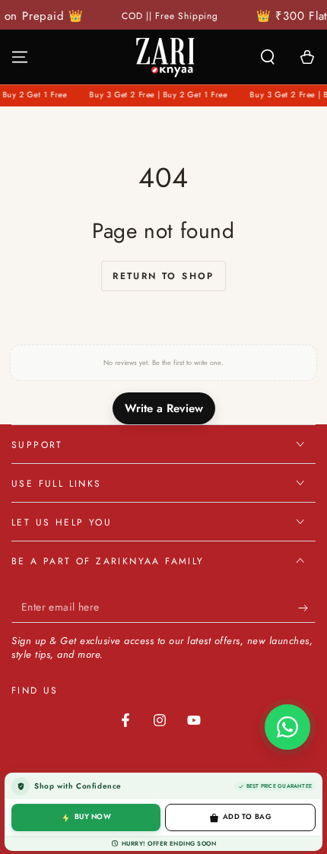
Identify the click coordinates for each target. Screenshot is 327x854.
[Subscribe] (307, 607)
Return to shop (163, 276)
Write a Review (164, 408)
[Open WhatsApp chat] (287, 727)
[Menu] (20, 57)
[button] (267, 57)
